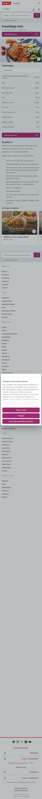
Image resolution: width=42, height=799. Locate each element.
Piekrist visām (21, 410)
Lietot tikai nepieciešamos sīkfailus (21, 421)
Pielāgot (21, 416)
